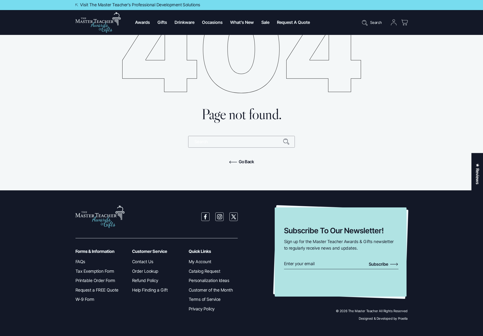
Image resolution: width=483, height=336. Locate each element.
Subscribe (379, 264)
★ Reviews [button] (477, 173)
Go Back (246, 161)
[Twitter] (233, 216)
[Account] (394, 22)
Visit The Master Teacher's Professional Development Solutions (140, 4)
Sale (265, 22)
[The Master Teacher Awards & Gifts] (98, 22)
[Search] (289, 141)
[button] (142, 22)
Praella (403, 318)
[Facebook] (205, 216)
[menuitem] (100, 262)
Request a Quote (293, 22)
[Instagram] (219, 216)
